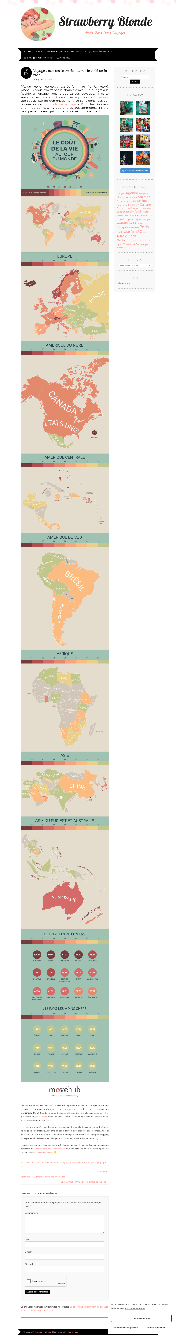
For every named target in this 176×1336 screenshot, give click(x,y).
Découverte (136, 208)
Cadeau (128, 201)
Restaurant (125, 240)
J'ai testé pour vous (137, 219)
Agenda (132, 193)
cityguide (122, 205)
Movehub (101, 97)
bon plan (25, 1162)
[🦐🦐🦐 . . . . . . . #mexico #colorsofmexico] (126, 108)
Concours (133, 205)
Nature (136, 228)
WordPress (73, 1332)
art (148, 193)
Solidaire (143, 241)
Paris (39, 51)
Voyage (48, 79)
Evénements (146, 208)
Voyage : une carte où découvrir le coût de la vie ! (70, 72)
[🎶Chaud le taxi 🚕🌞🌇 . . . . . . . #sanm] (143, 141)
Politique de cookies (135, 1308)
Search (135, 81)
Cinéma (142, 200)
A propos (63, 58)
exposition (128, 211)
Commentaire (31, 1213)
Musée (130, 227)
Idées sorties (143, 215)
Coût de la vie (36, 1162)
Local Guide (129, 222)
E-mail (28, 1252)
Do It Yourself (125, 208)
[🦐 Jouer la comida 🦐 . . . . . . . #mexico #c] (143, 108)
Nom (28, 1239)
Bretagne (121, 201)
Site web (29, 1264)
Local (119, 223)
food (138, 211)
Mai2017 (26, 73)
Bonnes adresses (127, 197)
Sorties (149, 241)
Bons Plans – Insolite (73, 51)
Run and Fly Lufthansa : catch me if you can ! (43, 1176)
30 (26, 70)
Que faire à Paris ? (132, 233)
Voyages (50, 51)
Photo (120, 231)
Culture (145, 204)
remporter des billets (42, 1152)
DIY (118, 208)
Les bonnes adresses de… (39, 58)
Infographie (65, 1162)
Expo (119, 211)
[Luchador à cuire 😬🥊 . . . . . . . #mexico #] (126, 158)
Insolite (122, 219)
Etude (56, 1162)
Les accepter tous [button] (141, 1318)
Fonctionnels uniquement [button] (125, 1327)
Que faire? (131, 232)
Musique (122, 227)
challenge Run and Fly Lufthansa (49, 1148)
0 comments (103, 1171)
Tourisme (129, 244)
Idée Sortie (129, 215)
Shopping (136, 241)
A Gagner (121, 193)
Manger (140, 223)
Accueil (28, 51)
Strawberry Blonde (43, 1332)
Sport (119, 244)
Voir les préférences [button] (156, 1327)
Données (48, 1162)
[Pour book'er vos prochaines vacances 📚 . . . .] (126, 141)
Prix (83, 1162)
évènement (121, 248)
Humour (120, 215)
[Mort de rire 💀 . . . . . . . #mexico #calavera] (143, 125)
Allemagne (142, 194)
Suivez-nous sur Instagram (136, 170)
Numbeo (43, 1116)
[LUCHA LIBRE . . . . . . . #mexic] (143, 158)
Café (134, 200)
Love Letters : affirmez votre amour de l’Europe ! (84, 1182)
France (144, 211)
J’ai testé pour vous (101, 51)
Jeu (148, 220)
